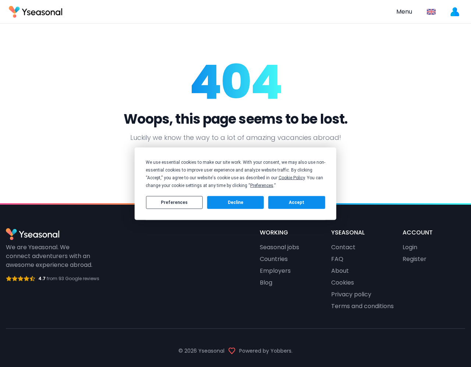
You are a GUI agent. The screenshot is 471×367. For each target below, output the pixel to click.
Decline (235, 202)
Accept (296, 202)
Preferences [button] (261, 185)
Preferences (174, 202)
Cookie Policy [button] (292, 177)
